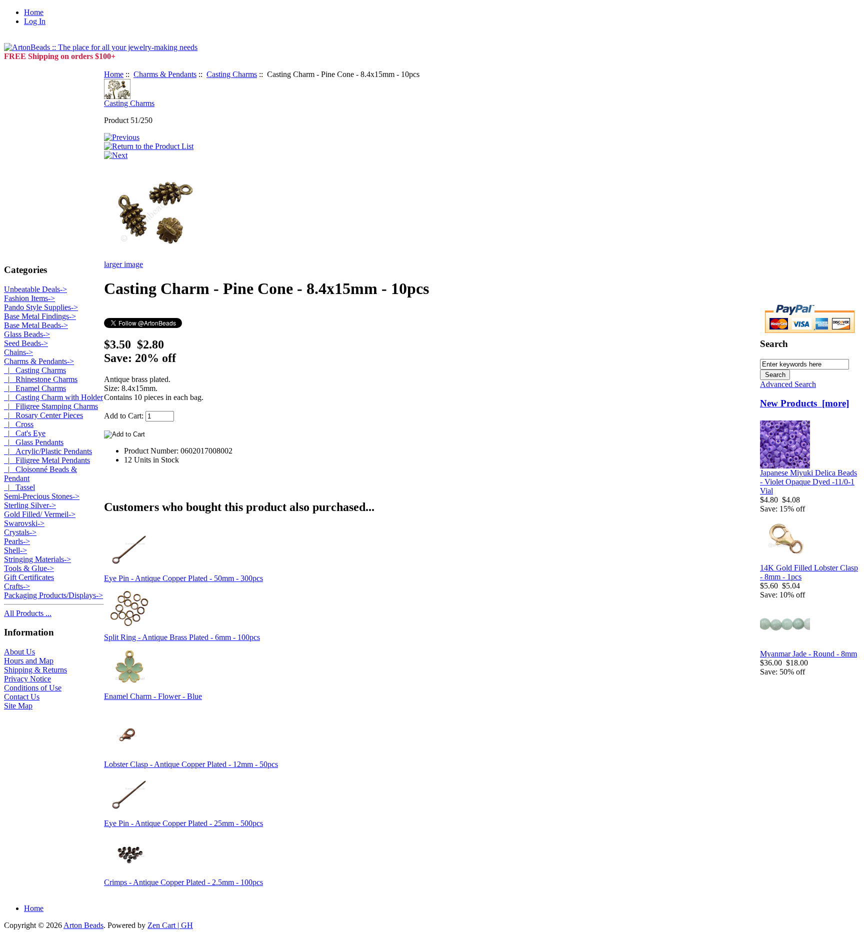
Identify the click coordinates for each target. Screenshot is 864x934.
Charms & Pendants (165, 74)
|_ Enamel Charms (35, 388)
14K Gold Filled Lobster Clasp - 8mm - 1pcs (809, 572)
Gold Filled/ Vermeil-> (40, 514)
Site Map (18, 706)
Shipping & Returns (35, 670)
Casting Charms (231, 74)
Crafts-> (17, 586)
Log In (35, 21)
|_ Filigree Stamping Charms (51, 406)
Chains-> (18, 352)
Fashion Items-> (29, 298)
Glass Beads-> (27, 334)
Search (774, 343)
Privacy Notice (27, 678)
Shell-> (15, 550)
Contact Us (22, 696)
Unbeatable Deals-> (35, 289)
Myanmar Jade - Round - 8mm (808, 654)
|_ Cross (19, 424)
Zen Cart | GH (170, 925)
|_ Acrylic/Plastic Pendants (48, 451)
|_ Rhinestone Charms (41, 379)
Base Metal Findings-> (40, 316)
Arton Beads (84, 925)
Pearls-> (17, 541)
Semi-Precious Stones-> (42, 496)
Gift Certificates (29, 577)
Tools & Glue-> (29, 568)
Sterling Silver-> (30, 505)
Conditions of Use (33, 688)
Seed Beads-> (26, 343)
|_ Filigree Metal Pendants (47, 460)
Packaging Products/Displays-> (53, 595)
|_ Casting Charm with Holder (53, 397)
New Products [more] (804, 403)
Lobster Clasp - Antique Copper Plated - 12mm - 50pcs (191, 764)
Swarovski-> (24, 523)
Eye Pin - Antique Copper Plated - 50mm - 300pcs (183, 578)
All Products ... (28, 613)
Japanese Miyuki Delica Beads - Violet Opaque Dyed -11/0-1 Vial (808, 481)
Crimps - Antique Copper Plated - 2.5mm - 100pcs (183, 882)
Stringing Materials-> (37, 559)
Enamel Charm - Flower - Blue (153, 696)
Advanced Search (788, 384)
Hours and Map (29, 660)
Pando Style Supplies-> (41, 307)
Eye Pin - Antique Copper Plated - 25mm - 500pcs (183, 823)
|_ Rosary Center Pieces (43, 415)
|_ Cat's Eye (25, 433)
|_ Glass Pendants (34, 442)
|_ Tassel (19, 487)
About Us (19, 652)
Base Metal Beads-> (36, 325)
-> (39, 361)
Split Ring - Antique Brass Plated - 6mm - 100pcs (182, 637)
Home (34, 12)
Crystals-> (20, 532)
